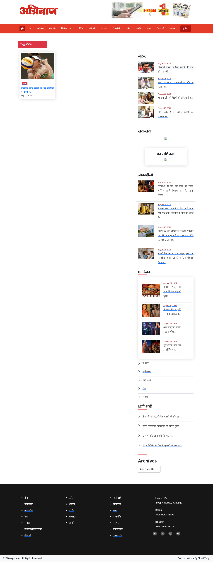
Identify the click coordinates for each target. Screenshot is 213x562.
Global (172, 28)
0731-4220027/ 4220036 (169, 503)
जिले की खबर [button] (66, 28)
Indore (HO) (168, 500)
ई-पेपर (185, 29)
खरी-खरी (92, 28)
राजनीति (139, 28)
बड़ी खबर (40, 28)
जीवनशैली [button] (116, 28)
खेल (128, 28)
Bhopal (164, 512)
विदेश (81, 28)
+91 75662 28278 (165, 527)
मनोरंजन (104, 28)
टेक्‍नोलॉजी (160, 28)
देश (30, 28)
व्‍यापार (149, 28)
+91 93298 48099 (165, 515)
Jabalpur (164, 524)
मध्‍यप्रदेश (52, 28)
